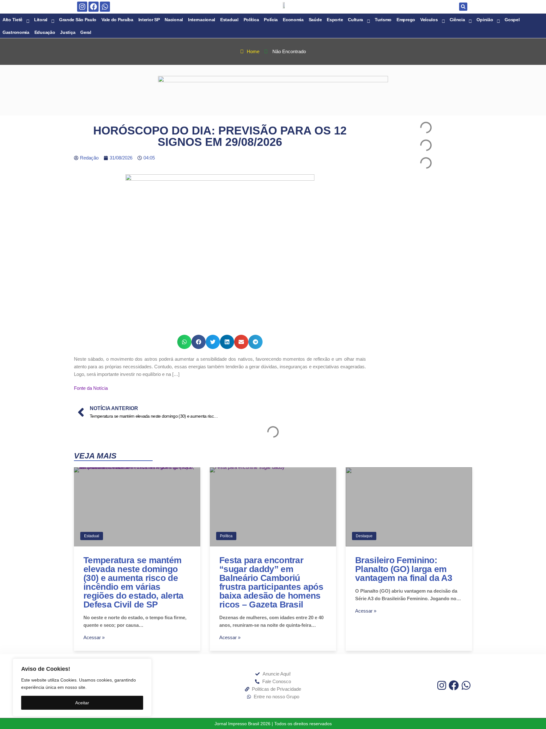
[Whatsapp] (105, 7)
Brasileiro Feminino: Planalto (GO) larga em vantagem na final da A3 (403, 569)
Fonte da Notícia (91, 388)
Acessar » (94, 637)
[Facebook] (93, 7)
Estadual (91, 536)
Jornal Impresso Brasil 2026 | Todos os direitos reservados (273, 723)
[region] (82, 687)
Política (226, 536)
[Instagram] (82, 7)
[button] (463, 7)
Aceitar (82, 702)
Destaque (364, 536)
